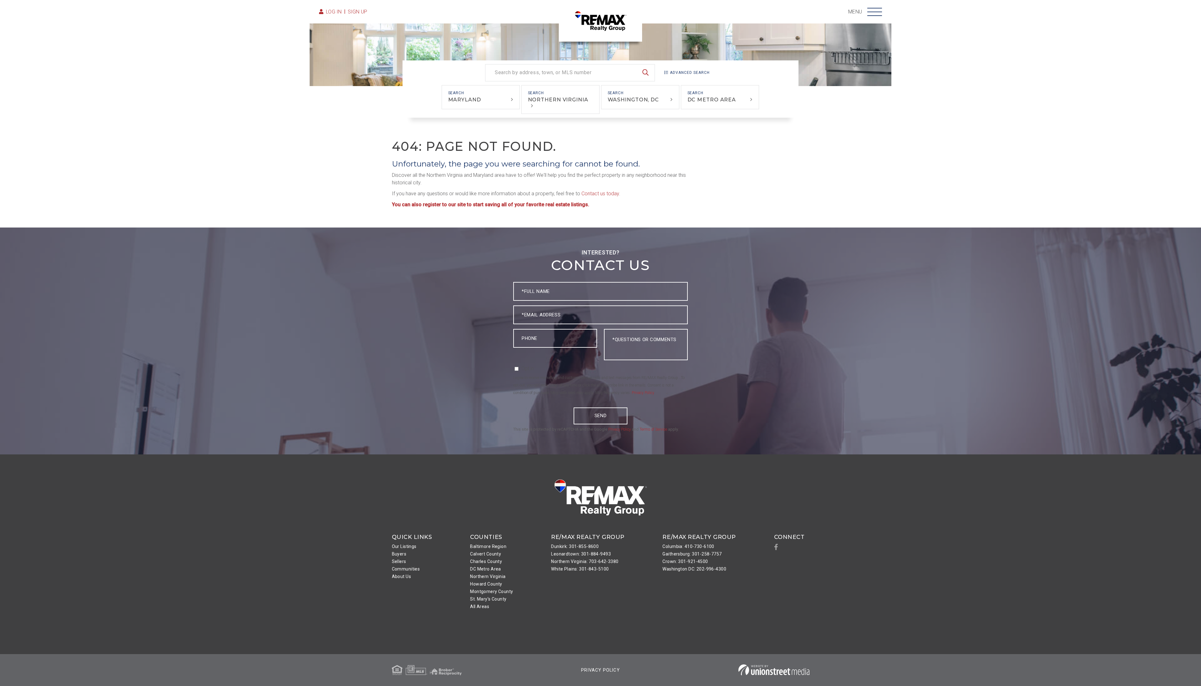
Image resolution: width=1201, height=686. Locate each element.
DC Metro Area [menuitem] (485, 568)
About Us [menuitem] (401, 576)
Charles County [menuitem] (486, 561)
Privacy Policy (643, 393)
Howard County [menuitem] (486, 583)
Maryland (464, 100)
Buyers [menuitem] (399, 553)
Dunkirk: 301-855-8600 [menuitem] (575, 546)
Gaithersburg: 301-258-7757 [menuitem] (692, 553)
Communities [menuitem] (406, 568)
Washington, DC (633, 100)
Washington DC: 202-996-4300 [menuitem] (694, 568)
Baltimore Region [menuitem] (488, 546)
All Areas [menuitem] (479, 606)
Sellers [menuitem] (399, 561)
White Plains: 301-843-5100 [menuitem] (580, 568)
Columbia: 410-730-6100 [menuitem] (688, 546)
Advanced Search (690, 72)
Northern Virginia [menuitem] (487, 576)
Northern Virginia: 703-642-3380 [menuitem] (584, 561)
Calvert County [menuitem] (485, 553)
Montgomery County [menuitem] (491, 591)
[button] (645, 72)
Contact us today (600, 194)
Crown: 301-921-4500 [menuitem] (685, 561)
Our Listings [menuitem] (404, 546)
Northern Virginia (558, 100)
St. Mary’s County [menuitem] (488, 599)
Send (600, 415)
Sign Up (357, 12)
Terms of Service (653, 429)
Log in (334, 12)
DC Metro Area (711, 100)
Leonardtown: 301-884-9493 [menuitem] (581, 553)
